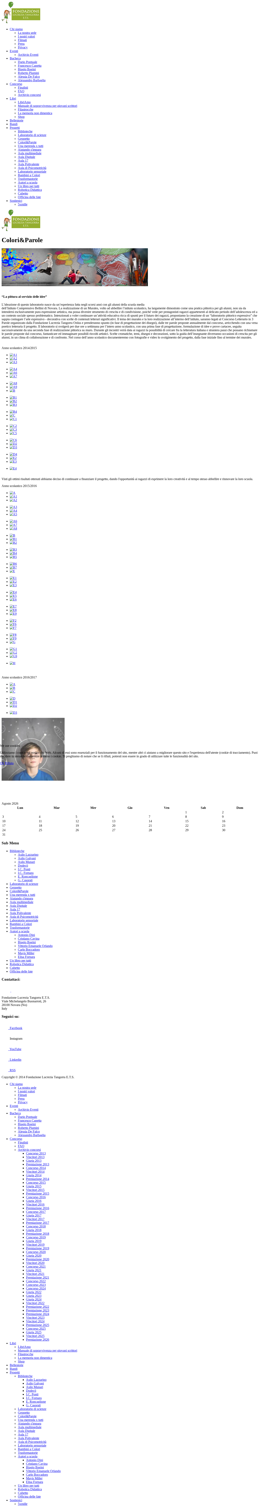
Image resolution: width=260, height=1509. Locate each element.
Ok (2, 763)
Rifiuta (9, 763)
